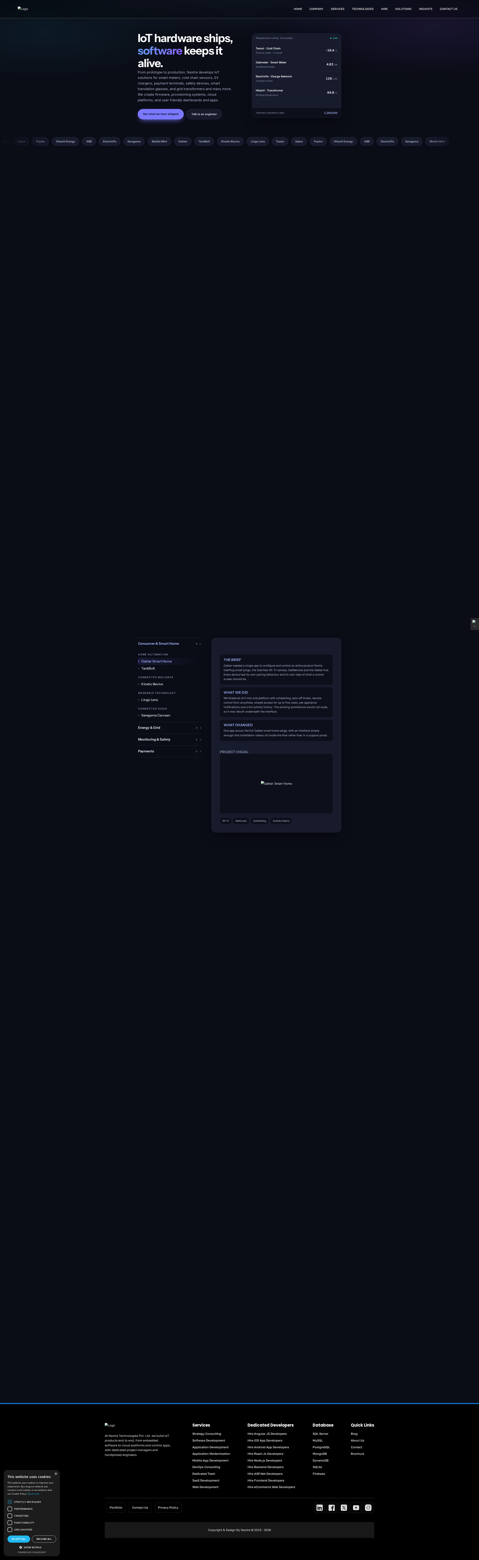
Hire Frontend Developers (266, 1480)
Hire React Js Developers (265, 1454)
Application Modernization (211, 1454)
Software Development (208, 1440)
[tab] (169, 661)
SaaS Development (205, 1480)
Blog (354, 1434)
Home (298, 8)
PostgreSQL (321, 1447)
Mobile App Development (210, 1460)
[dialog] (32, 1513)
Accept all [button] (19, 1539)
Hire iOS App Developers (265, 1440)
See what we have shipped (161, 113)
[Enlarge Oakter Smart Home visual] (276, 784)
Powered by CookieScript (32, 1552)
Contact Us (448, 8)
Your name (250, 1276)
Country (295, 1294)
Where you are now (255, 1311)
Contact (356, 1447)
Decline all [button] (44, 1539)
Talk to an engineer (204, 114)
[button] (31, 1547)
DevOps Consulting (206, 1467)
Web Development (205, 1487)
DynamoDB (321, 1460)
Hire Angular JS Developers (267, 1434)
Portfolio (116, 1507)
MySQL (318, 1440)
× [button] (55, 1474)
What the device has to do (258, 1329)
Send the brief (289, 1366)
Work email (250, 1294)
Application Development (210, 1447)
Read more (33, 1493)
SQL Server (320, 1434)
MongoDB (320, 1454)
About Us (357, 1440)
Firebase (319, 1474)
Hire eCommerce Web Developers (271, 1487)
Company (295, 1276)
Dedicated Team (203, 1474)
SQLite (317, 1467)
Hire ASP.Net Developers (265, 1474)
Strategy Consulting (206, 1434)
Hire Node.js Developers (265, 1460)
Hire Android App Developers (268, 1447)
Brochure (357, 1454)
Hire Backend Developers (266, 1467)
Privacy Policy (168, 1507)
